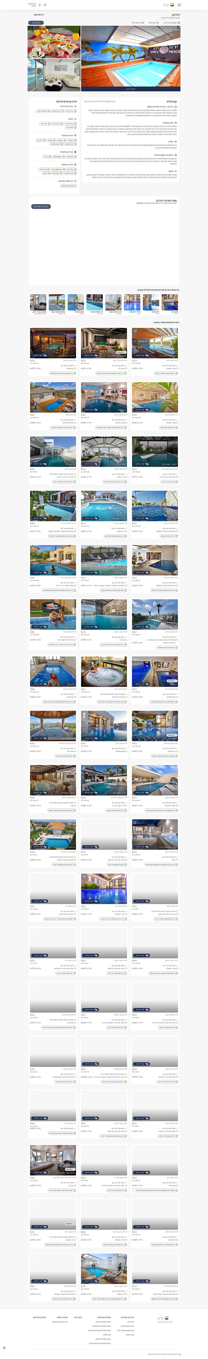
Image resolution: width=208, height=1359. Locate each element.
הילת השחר (71, 684)
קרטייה (123, 1118)
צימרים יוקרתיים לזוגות (103, 1339)
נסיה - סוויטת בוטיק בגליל (168, 355)
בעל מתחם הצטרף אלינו (125, 1330)
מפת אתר (78, 1317)
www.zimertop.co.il (60, 1321)
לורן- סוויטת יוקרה (120, 1281)
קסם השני (122, 684)
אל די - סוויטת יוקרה (119, 793)
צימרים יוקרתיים (127, 1317)
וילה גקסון (122, 955)
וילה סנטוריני (121, 1010)
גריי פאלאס (173, 955)
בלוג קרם (131, 1321)
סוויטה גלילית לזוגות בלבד (168, 1173)
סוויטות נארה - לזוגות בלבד (65, 1173)
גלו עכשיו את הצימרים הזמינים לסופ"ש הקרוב (158, 289)
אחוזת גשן (71, 955)
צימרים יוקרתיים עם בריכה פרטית (99, 1330)
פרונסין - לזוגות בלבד (67, 793)
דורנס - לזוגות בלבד (68, 627)
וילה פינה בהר (70, 847)
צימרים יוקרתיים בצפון (103, 1321)
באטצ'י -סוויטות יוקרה (67, 1281)
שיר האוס (71, 1118)
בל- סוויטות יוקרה (69, 518)
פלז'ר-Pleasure (120, 1227)
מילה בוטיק (122, 410)
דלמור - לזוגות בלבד (119, 627)
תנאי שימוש (130, 1334)
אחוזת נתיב (173, 901)
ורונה (175, 573)
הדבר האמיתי (172, 627)
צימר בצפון (88, 101)
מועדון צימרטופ (39, 1317)
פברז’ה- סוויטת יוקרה (118, 518)
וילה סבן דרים (70, 464)
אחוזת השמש (121, 847)
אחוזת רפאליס (172, 793)
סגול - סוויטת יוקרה (170, 410)
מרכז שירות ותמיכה (127, 1326)
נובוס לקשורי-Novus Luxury (65, 901)
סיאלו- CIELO (121, 464)
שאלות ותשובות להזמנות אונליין (100, 1343)
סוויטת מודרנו (172, 738)
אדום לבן (174, 1281)
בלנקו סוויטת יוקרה (170, 1227)
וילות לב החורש (120, 1064)
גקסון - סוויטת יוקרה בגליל (168, 847)
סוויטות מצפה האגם (68, 738)
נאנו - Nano (70, 1064)
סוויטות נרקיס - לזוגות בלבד (116, 355)
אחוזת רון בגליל (171, 1064)
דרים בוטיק (122, 738)
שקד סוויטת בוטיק (120, 573)
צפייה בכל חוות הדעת (41, 206)
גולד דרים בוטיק (120, 901)
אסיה (73, 1227)
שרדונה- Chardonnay (67, 355)
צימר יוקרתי (107, 1334)
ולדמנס (72, 573)
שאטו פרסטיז (172, 518)
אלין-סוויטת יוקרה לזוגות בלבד (64, 410)
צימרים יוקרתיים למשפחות (102, 1326)
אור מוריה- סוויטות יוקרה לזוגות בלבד (62, 1010)
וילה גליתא (173, 1118)
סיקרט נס (173, 684)
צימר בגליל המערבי (100, 101)
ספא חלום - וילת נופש (118, 1173)
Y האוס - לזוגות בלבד (169, 464)
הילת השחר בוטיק (171, 1010)
